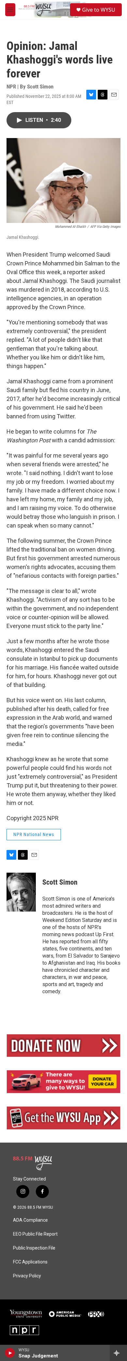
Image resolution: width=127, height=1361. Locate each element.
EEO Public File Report (35, 1234)
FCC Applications (30, 1262)
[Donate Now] (63, 1045)
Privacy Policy (27, 1276)
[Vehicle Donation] (63, 1081)
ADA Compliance (30, 1220)
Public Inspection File (34, 1248)
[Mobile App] (63, 1118)
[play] (10, 1353)
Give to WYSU (98, 10)
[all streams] (118, 1353)
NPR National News (33, 834)
